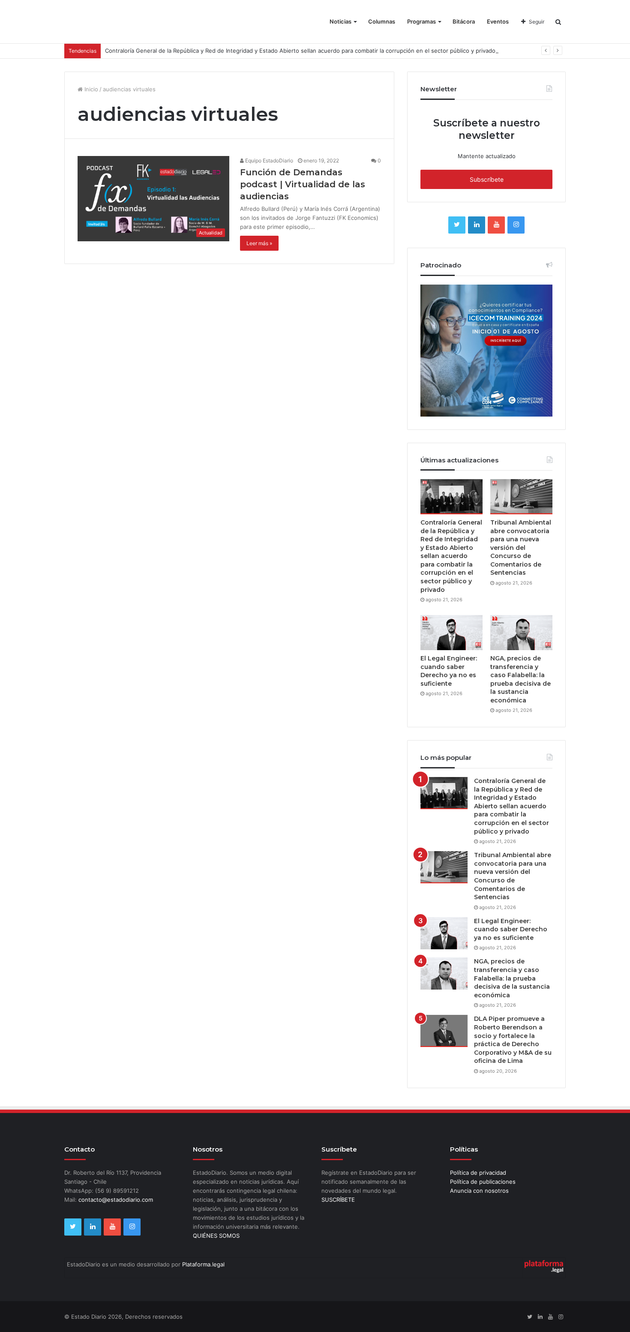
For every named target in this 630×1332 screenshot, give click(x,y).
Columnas (381, 21)
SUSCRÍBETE (338, 1199)
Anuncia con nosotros (479, 1190)
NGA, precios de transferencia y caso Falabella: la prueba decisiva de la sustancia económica (520, 679)
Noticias (340, 21)
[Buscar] (558, 21)
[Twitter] (456, 225)
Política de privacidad (478, 1172)
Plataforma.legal (203, 1264)
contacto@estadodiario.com (115, 1199)
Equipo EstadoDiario (268, 160)
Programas (421, 21)
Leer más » (259, 243)
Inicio (90, 89)
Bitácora (464, 21)
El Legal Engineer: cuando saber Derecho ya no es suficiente (448, 670)
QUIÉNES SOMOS (216, 1235)
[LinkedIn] (476, 225)
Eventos (498, 21)
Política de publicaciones (483, 1181)
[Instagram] (516, 225)
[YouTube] (496, 225)
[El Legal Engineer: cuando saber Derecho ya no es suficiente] (451, 632)
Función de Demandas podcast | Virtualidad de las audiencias (302, 184)
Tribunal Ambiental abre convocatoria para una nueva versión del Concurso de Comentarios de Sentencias (520, 548)
